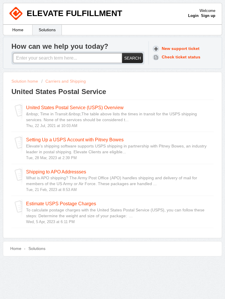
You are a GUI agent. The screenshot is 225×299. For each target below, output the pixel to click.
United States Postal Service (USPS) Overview (75, 107)
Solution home (25, 81)
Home (17, 29)
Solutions (47, 29)
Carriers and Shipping (65, 81)
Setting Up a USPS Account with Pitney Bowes (75, 139)
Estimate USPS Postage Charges (61, 203)
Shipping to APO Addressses (56, 171)
